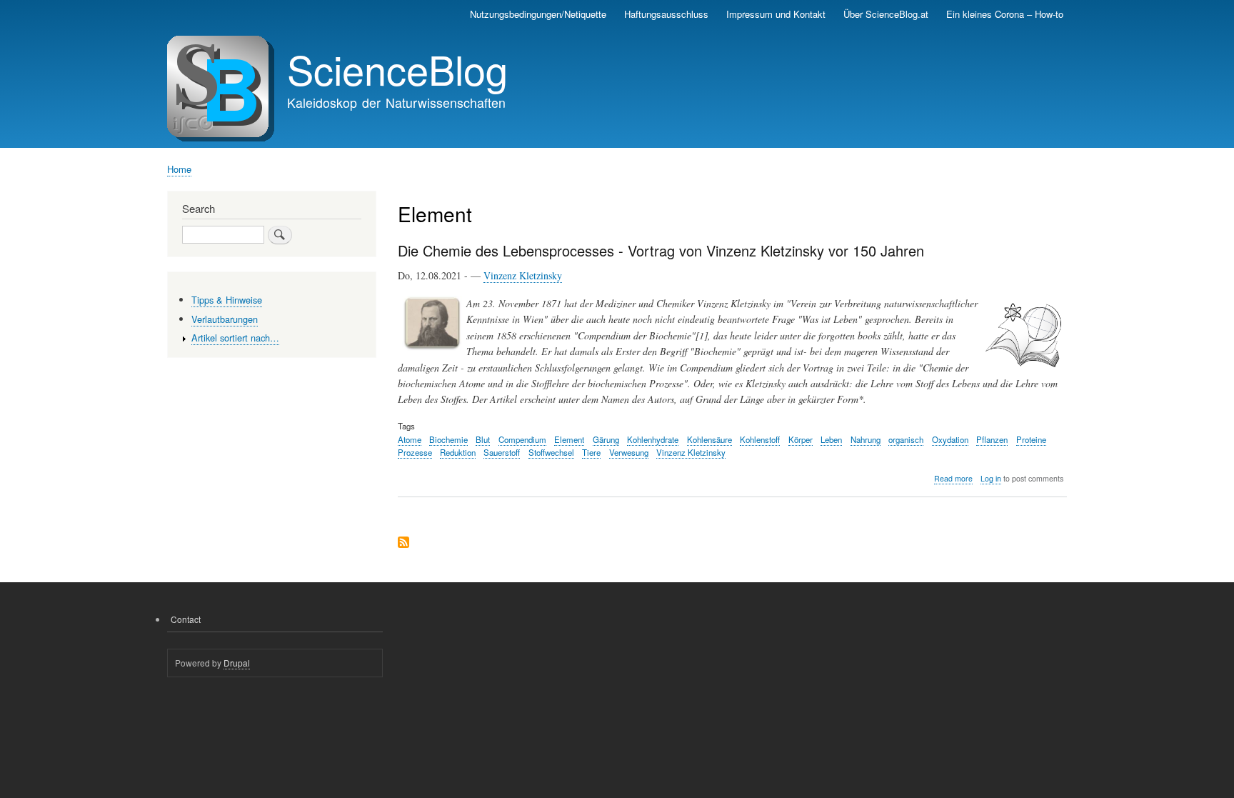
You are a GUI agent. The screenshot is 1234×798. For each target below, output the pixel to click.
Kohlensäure (709, 439)
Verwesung (628, 452)
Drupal (237, 663)
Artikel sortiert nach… (235, 337)
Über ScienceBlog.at (885, 14)
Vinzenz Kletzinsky (522, 275)
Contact (186, 619)
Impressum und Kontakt (776, 14)
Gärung (606, 439)
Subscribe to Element (403, 543)
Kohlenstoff (760, 439)
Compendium (522, 439)
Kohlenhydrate (652, 439)
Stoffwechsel (551, 452)
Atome (409, 439)
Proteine (1031, 439)
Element (569, 439)
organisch (905, 439)
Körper (800, 439)
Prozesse (415, 452)
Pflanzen (992, 439)
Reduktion (458, 452)
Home (179, 169)
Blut (483, 439)
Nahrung (866, 439)
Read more (953, 478)
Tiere (591, 452)
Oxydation (950, 439)
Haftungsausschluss (666, 14)
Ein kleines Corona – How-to (1004, 14)
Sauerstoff (501, 452)
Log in (990, 478)
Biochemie (448, 439)
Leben (831, 439)
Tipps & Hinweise (226, 299)
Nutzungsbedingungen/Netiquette (538, 14)
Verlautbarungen (224, 319)
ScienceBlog (397, 68)
